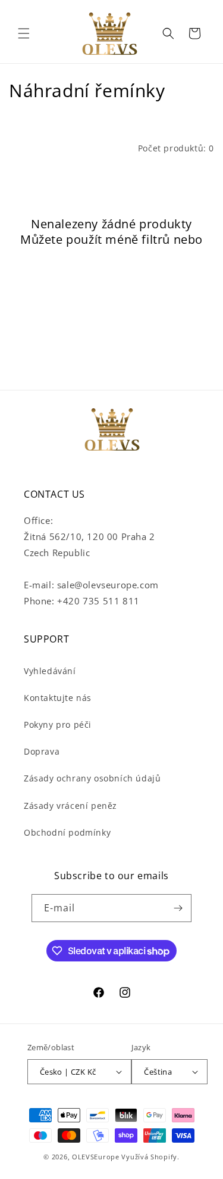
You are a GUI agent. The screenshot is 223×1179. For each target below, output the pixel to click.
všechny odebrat (112, 255)
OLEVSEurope (96, 1156)
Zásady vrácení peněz (70, 805)
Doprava (41, 751)
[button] (24, 33)
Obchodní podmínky (67, 832)
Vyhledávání (50, 671)
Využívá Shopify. (150, 1156)
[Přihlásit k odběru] (178, 908)
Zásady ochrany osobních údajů (92, 778)
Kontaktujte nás (58, 697)
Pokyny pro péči (58, 724)
